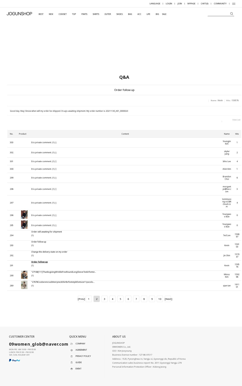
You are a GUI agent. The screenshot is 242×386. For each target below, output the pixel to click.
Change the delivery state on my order (49, 252)
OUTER (108, 14)
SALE (164, 14)
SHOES (119, 14)
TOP (74, 14)
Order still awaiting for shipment (46, 231)
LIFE (148, 14)
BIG (157, 14)
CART (204, 3)
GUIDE (79, 362)
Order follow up (38, 242)
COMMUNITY (220, 3)
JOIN (180, 3)
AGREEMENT (81, 349)
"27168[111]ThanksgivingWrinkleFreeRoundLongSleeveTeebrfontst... (63, 272)
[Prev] (81, 298)
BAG (130, 14)
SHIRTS (96, 14)
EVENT (78, 368)
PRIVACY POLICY (83, 356)
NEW (51, 14)
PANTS (84, 14)
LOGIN (169, 3)
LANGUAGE (155, 3)
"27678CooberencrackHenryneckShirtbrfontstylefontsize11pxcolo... (62, 282)
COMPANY (80, 343)
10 (159, 298)
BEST (41, 14)
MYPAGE (191, 3)
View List (236, 120)
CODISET (63, 14)
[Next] (168, 298)
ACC (139, 14)
